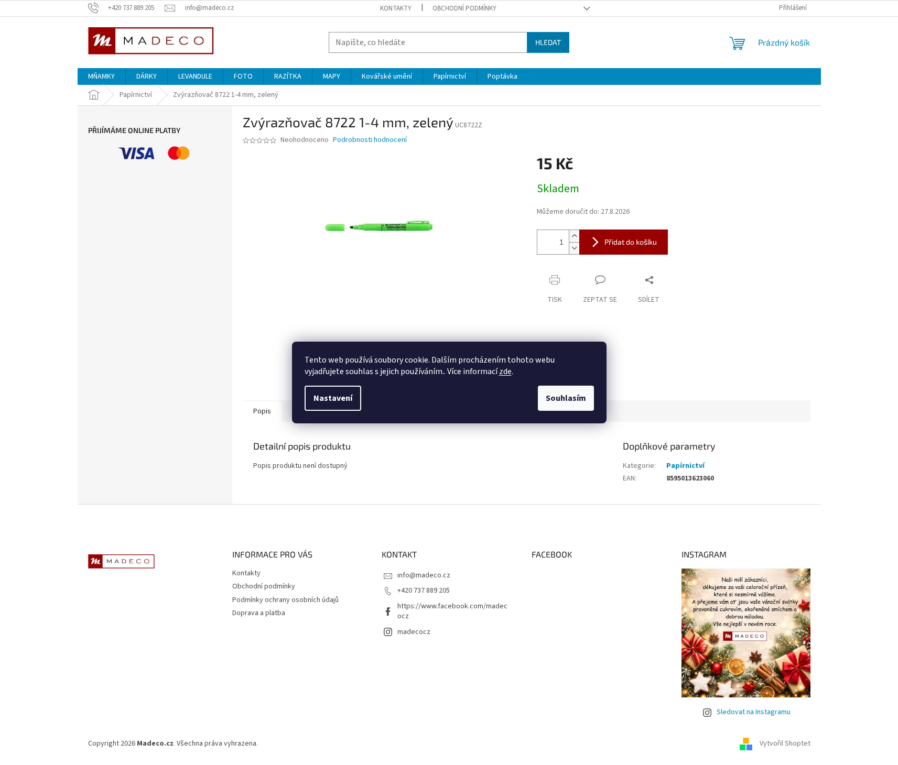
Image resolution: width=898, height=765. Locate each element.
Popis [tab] (262, 411)
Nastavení (332, 398)
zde (505, 371)
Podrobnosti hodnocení (370, 140)
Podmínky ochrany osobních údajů (285, 600)
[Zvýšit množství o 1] (574, 236)
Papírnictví (685, 466)
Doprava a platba (258, 613)
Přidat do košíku (630, 241)
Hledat (548, 42)
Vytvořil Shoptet (785, 743)
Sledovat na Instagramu (754, 712)
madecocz (413, 632)
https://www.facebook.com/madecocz (452, 611)
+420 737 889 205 (423, 590)
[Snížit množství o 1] (574, 248)
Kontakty (396, 8)
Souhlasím (566, 398)
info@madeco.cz (423, 575)
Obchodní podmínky (464, 8)
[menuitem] (101, 76)
